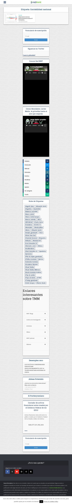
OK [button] (41, 501)
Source (26, 430)
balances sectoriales (32, 211)
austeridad (37, 209)
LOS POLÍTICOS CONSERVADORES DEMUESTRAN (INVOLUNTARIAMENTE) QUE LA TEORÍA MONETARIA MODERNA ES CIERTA (35, 368)
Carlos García (39, 222)
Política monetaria (31, 259)
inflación (28, 240)
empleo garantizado (31, 233)
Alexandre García (41, 206)
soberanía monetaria (32, 262)
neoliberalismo (30, 248)
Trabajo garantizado (32, 280)
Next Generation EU (31, 251)
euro (41, 233)
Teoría (20, 15)
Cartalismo (29, 225)
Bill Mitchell (29, 222)
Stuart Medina (30, 267)
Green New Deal (30, 235)
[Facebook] (7, 472)
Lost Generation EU (31, 243)
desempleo (29, 227)
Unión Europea (30, 283)
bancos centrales (31, 219)
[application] (36, 72)
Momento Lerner (31, 246)
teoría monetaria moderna (33, 272)
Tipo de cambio (30, 275)
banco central (30, 214)
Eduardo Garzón (37, 230)
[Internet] (26, 472)
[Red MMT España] (36, 2)
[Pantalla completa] (45, 73)
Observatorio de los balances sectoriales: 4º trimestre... (26, 18)
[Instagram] (21, 472)
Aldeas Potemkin (36, 379)
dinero (28, 230)
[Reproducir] (27, 73)
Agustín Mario (30, 206)
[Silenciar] (42, 73)
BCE (39, 219)
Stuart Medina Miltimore (33, 270)
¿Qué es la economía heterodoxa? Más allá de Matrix (35, 384)
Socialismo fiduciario (32, 264)
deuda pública (39, 227)
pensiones (29, 254)
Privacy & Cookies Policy (50, 501)
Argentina (29, 209)
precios (41, 259)
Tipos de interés (30, 278)
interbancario (37, 240)
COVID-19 (38, 225)
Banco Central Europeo (32, 217)
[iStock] (31, 472)
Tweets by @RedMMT (29, 55)
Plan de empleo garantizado (34, 256)
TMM (39, 278)
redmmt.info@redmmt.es (55, 488)
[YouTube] (17, 472)
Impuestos (43, 238)
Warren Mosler (41, 283)
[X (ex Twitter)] (12, 472)
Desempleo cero (36, 360)
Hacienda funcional (31, 238)
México (41, 246)
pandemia (43, 251)
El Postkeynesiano (36, 396)
